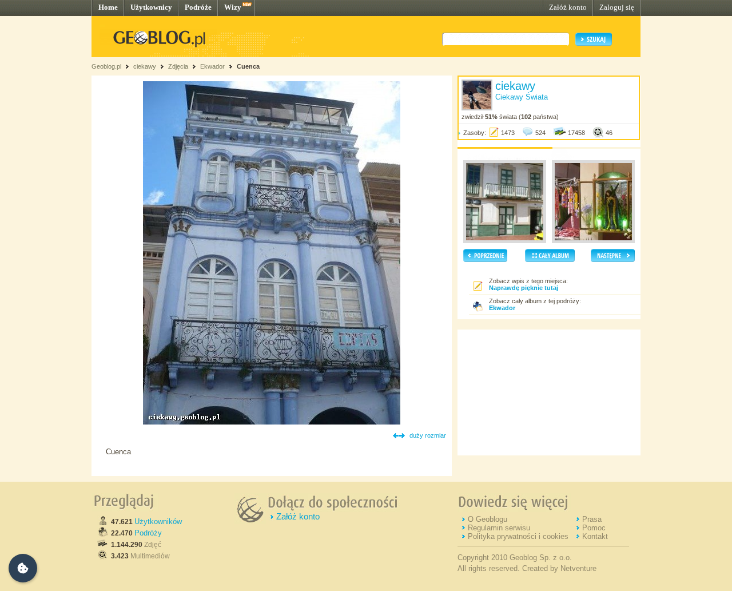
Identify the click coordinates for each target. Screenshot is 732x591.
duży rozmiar (427, 435)
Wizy (232, 7)
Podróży (148, 533)
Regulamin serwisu (499, 527)
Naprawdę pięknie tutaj (523, 287)
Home (108, 7)
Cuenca (248, 66)
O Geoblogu (487, 519)
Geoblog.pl (106, 66)
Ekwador (212, 66)
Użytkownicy (151, 7)
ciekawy (144, 66)
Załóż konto (568, 7)
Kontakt (595, 536)
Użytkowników (158, 521)
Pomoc (594, 527)
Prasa (592, 519)
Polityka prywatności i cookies (518, 536)
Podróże (198, 7)
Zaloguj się (616, 7)
